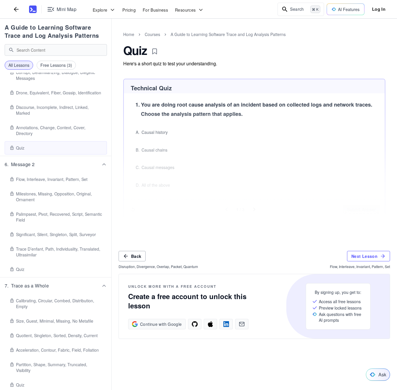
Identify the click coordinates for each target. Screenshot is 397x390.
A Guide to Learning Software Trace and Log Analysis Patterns (52, 31)
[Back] (16, 9)
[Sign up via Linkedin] (226, 324)
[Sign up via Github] (194, 324)
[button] (56, 164)
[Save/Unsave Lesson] (154, 51)
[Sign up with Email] (241, 324)
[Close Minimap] (111, 40)
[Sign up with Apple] (210, 324)
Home (128, 34)
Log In (378, 9)
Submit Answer (361, 209)
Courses (152, 34)
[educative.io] (33, 9)
